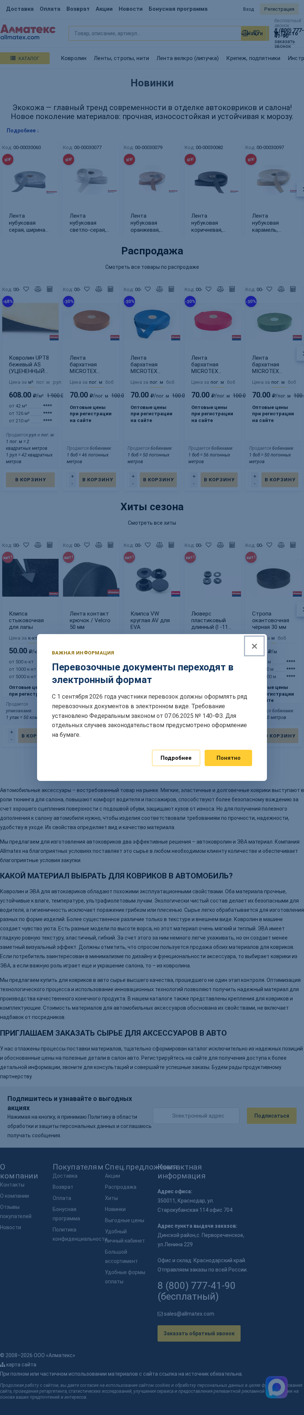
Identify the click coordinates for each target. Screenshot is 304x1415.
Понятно (229, 758)
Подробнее (176, 758)
